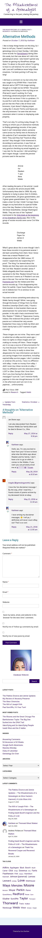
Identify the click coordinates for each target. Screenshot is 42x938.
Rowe (27, 895)
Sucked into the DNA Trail (13, 722)
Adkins (6, 867)
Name (6, 582)
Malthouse (30, 881)
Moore (29, 885)
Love (21, 880)
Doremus (23, 870)
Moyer (12, 890)
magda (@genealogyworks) (19, 483)
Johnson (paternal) (18, 876)
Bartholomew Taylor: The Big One (16, 719)
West (23, 907)
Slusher (6, 898)
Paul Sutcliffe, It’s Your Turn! (14, 707)
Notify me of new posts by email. (16, 636)
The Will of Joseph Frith (12, 704)
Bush (33, 868)
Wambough (7, 908)
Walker (27, 904)
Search (34, 681)
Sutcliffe (14, 898)
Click (11, 870)
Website (6, 602)
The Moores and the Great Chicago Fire (19, 716)
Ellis (29, 871)
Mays (6, 885)
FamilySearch (22, 53)
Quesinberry (7, 895)
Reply (10, 433)
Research (14, 392)
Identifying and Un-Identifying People (18, 725)
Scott (31, 894)
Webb (28, 392)
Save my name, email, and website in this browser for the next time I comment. (19, 616)
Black (22, 867)
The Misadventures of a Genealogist (21, 8)
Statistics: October (30, 402)
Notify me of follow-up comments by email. (20, 627)
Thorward (10, 903)
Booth (28, 867)
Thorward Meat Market (28, 823)
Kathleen (31, 40)
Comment (7, 553)
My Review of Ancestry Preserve (16, 698)
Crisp (16, 871)
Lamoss (31, 876)
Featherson (8, 873)
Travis (21, 904)
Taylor (23, 898)
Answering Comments (11, 739)
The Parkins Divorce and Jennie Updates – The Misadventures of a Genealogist (22, 793)
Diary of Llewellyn (10, 751)
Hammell (6, 877)
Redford (18, 894)
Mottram (5, 890)
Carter (5, 871)
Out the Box (24, 931)
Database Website (21, 675)
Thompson (32, 899)
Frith (16, 874)
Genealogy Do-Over (11, 753)
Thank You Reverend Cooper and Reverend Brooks (21, 850)
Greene (21, 874)
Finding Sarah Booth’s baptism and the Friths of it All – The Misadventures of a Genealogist (23, 844)
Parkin (20, 890)
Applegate (14, 867)
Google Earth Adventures (13, 745)
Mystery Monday (9, 748)
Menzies (17, 885)
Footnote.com (8, 282)
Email (5, 592)
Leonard (7, 880)
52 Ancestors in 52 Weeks (13, 742)
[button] (21, 22)
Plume (28, 890)
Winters (29, 908)
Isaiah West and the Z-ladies (14, 728)
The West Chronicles (11, 701)
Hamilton (28, 873)
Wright (35, 908)
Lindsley (14, 881)
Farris (34, 870)
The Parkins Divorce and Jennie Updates (19, 696)
